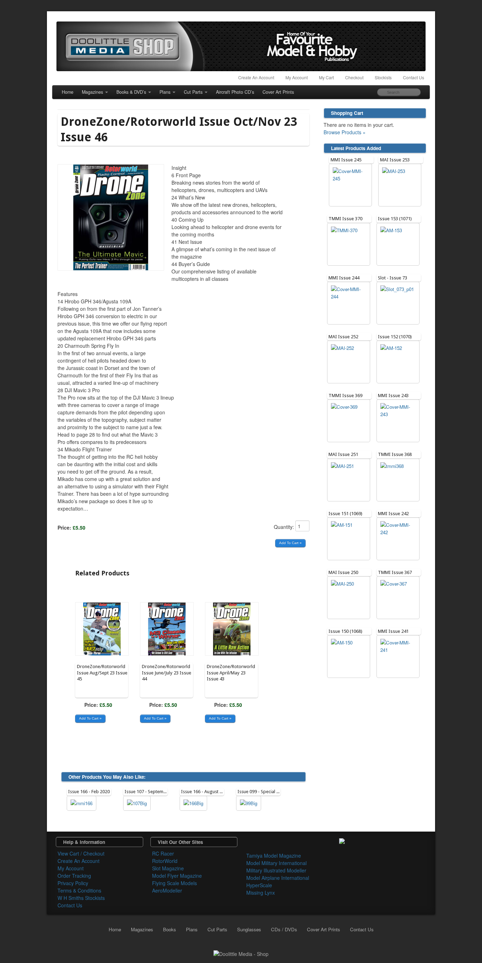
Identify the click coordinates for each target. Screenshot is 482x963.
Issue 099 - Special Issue (262, 791)
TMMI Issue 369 (345, 395)
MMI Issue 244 (344, 277)
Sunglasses (249, 929)
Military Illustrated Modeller (276, 870)
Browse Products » (345, 132)
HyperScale (259, 885)
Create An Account (256, 77)
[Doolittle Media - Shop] (241, 953)
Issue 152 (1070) (395, 336)
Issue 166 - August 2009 (205, 791)
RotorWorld (164, 860)
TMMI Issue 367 (395, 572)
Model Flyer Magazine (177, 875)
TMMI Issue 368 (395, 454)
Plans (164, 92)
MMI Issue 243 (393, 395)
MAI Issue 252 (343, 336)
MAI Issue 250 (343, 572)
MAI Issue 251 (343, 454)
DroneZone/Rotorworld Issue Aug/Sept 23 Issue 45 (102, 672)
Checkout (354, 77)
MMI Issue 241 (393, 631)
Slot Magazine (168, 868)
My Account (296, 77)
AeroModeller (167, 890)
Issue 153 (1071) (395, 218)
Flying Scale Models (174, 883)
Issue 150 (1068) (345, 631)
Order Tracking (74, 875)
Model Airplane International (277, 877)
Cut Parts (193, 92)
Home (67, 92)
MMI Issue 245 (346, 159)
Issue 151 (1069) (345, 513)
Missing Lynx (260, 892)
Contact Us (413, 77)
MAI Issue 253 (395, 159)
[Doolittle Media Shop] (241, 46)
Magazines (92, 92)
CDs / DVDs (284, 929)
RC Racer (163, 853)
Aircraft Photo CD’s (235, 92)
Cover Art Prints (278, 92)
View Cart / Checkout (81, 853)
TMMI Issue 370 (345, 218)
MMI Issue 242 (393, 513)
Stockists (383, 77)
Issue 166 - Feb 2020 (89, 791)
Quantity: (284, 526)
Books (169, 929)
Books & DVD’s (131, 92)
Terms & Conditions (79, 890)
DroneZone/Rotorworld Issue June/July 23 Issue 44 (166, 672)
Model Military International (276, 862)
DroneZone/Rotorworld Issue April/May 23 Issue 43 (231, 672)
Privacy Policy (73, 883)
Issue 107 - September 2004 (153, 791)
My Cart (326, 77)
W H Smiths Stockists (81, 897)
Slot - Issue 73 (392, 277)
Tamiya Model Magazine (273, 855)
